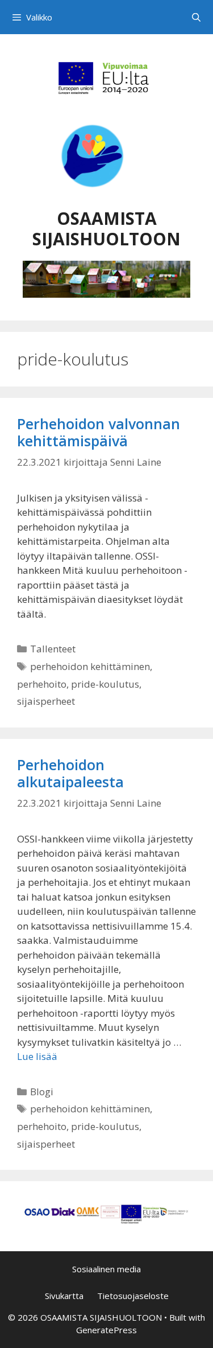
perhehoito (41, 684)
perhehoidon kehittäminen (90, 666)
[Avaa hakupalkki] (196, 17)
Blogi (41, 1091)
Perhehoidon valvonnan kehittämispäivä (98, 432)
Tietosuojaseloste (133, 1295)
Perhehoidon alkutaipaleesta (70, 773)
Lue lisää (37, 1056)
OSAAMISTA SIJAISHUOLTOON (106, 228)
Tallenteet (53, 648)
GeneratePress (106, 1329)
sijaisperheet (46, 701)
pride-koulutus (105, 684)
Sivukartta (64, 1295)
